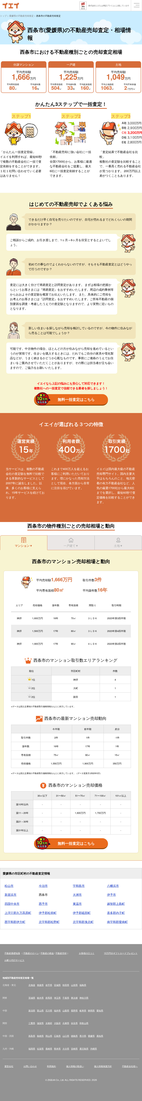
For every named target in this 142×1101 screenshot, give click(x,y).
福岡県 (31, 1048)
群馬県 (48, 997)
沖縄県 (93, 1048)
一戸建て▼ (71, 545)
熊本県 (57, 1048)
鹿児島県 (84, 1048)
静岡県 (91, 1010)
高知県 (100, 1035)
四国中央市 (12, 904)
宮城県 (57, 984)
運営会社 (8, 1066)
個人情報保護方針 (103, 1066)
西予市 (43, 904)
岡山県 (48, 1035)
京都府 (48, 1023)
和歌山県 (84, 1023)
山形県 (74, 984)
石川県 (48, 1010)
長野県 (74, 1010)
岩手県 (48, 984)
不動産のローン (31, 953)
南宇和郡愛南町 (117, 922)
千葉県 (65, 997)
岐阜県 (83, 1010)
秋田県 (65, 984)
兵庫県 (65, 1023)
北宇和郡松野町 (49, 922)
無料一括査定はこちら (76, 399)
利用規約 (51, 1066)
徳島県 (74, 1035)
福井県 (57, 1010)
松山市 (9, 886)
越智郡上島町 (116, 904)
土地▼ (118, 545)
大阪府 (57, 1023)
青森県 (40, 984)
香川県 (83, 1035)
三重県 (31, 1023)
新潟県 (31, 1010)
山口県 (65, 1035)
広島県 (57, 1035)
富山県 (40, 1010)
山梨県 (65, 1010)
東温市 (77, 904)
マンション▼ (24, 545)
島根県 (40, 1035)
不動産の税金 (47, 953)
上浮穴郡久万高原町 (18, 913)
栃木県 (40, 997)
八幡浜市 (113, 886)
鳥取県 (31, 1035)
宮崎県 (74, 1048)
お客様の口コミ (86, 953)
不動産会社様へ (130, 1066)
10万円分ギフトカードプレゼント (121, 953)
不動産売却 (61, 953)
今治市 (43, 886)
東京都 (74, 997)
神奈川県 (84, 997)
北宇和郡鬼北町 (83, 922)
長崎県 (48, 1048)
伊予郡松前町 (48, 913)
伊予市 (111, 894)
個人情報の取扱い (75, 1066)
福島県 (83, 984)
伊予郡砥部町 (82, 913)
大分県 (65, 1048)
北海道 (31, 984)
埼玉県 (57, 997)
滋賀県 (40, 1023)
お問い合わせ (30, 1066)
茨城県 (31, 997)
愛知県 (100, 1010)
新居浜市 (10, 894)
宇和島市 (79, 886)
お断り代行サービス (14, 960)
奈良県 (74, 1023)
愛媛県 (91, 1035)
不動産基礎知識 (12, 953)
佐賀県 (40, 1048)
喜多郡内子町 (116, 913)
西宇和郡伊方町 (15, 922)
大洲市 (77, 894)
